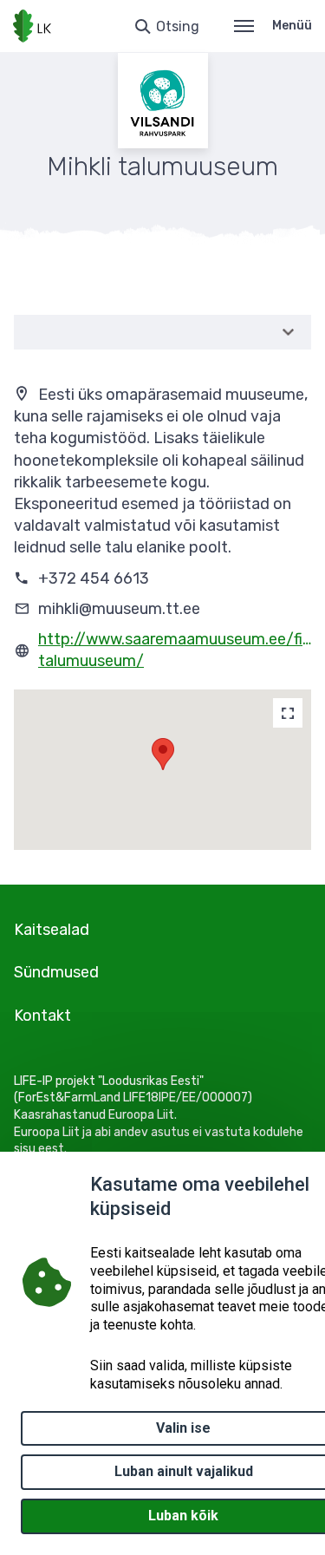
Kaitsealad (51, 929)
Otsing (177, 26)
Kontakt (42, 1015)
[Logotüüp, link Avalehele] (32, 26)
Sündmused (56, 972)
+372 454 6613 (93, 578)
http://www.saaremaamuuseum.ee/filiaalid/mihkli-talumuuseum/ (174, 650)
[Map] (287, 713)
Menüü (292, 25)
